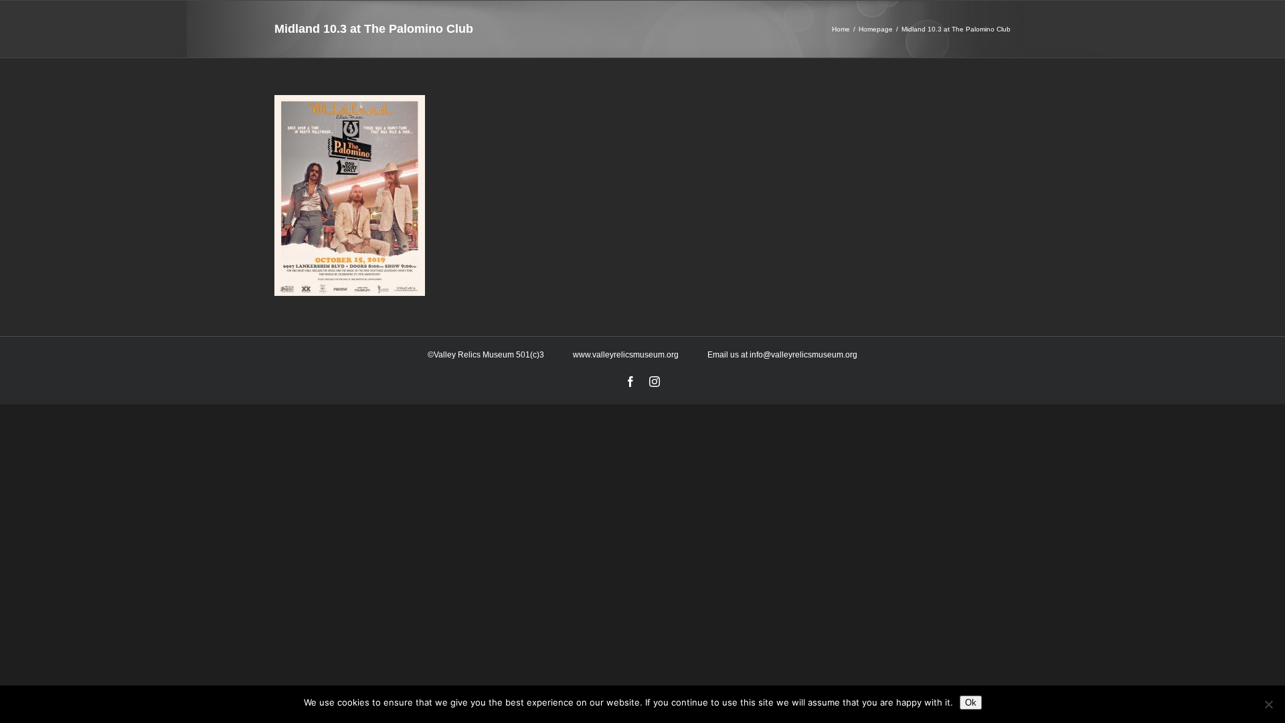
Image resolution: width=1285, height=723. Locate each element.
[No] (1268, 704)
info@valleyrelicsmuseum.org (803, 354)
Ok (970, 703)
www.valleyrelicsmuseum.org (626, 354)
